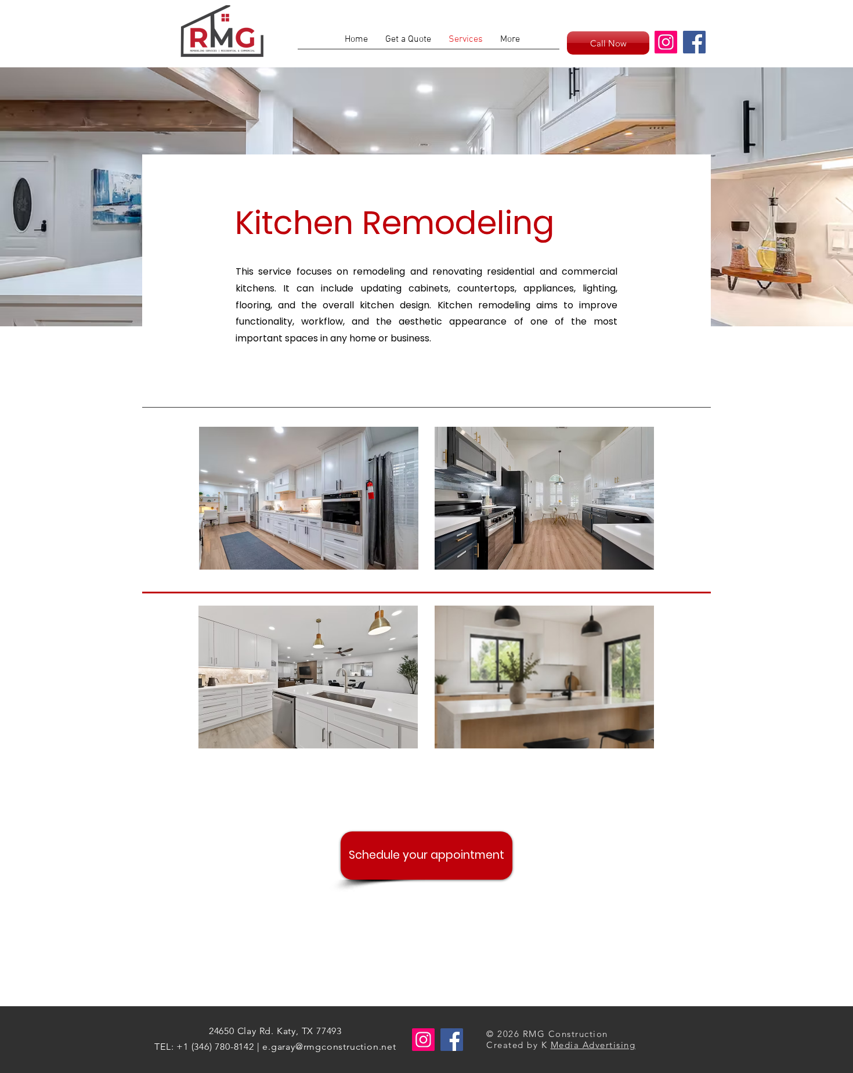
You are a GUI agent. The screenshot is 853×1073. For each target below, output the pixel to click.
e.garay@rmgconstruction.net (329, 1046)
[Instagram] (666, 42)
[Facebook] (694, 42)
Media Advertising (593, 1044)
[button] (308, 498)
